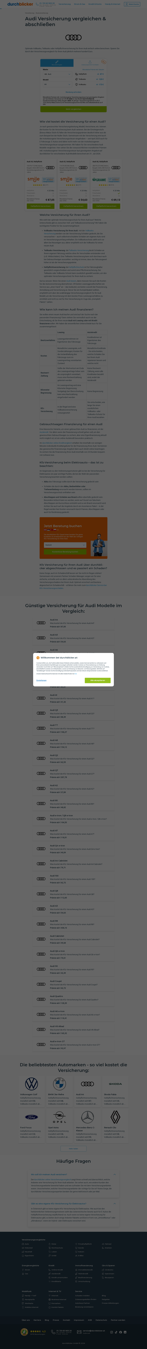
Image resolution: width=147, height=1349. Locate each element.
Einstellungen (41, 680)
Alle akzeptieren (97, 680)
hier (76, 674)
